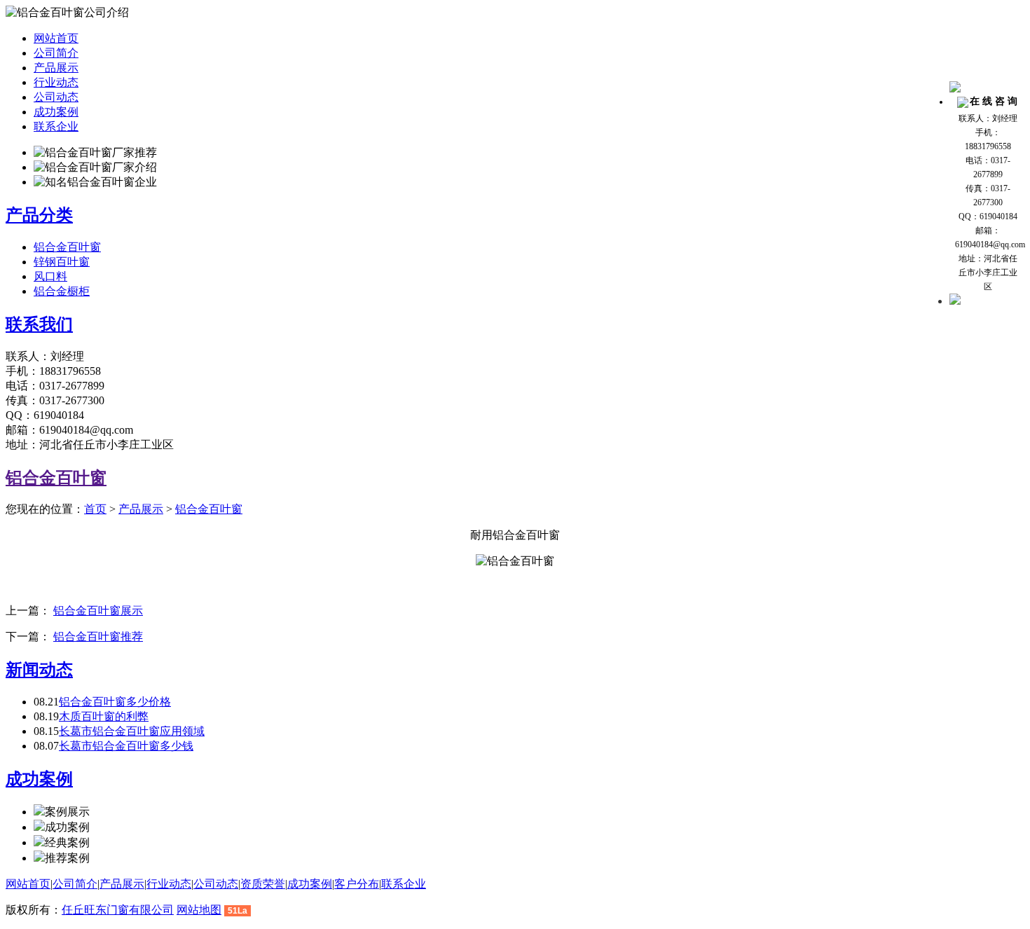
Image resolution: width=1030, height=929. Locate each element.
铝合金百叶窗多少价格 (115, 702)
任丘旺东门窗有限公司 (118, 910)
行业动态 (56, 82)
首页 (95, 509)
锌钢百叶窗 (62, 262)
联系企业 (56, 126)
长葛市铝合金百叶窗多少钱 (126, 746)
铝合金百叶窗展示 (98, 611)
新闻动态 (39, 670)
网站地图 (199, 910)
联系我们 (39, 324)
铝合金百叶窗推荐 (98, 636)
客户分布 (356, 884)
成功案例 (56, 112)
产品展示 (56, 68)
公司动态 (56, 97)
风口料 (50, 276)
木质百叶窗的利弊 (104, 716)
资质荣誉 (262, 884)
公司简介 (56, 53)
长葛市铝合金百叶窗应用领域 (132, 731)
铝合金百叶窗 (67, 247)
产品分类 (39, 215)
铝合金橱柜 (62, 291)
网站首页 (56, 38)
